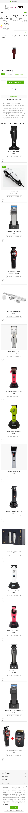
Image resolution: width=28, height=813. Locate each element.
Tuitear (16, 89)
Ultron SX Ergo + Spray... (14, 351)
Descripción (14, 96)
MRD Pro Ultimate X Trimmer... (14, 631)
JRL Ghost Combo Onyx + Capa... (14, 551)
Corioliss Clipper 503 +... (14, 471)
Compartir (12, 89)
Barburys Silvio (14, 191)
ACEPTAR (14, 807)
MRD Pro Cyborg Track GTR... (13, 231)
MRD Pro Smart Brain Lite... (14, 431)
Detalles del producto (14, 99)
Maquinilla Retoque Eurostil (14, 311)
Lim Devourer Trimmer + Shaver (14, 750)
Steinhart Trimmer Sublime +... (14, 511)
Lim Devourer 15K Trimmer (14, 271)
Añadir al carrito (17, 82)
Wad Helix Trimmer (14, 670)
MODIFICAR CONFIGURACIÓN (14, 810)
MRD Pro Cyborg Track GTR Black (14, 710)
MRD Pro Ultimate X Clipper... (14, 391)
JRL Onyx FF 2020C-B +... (14, 152)
